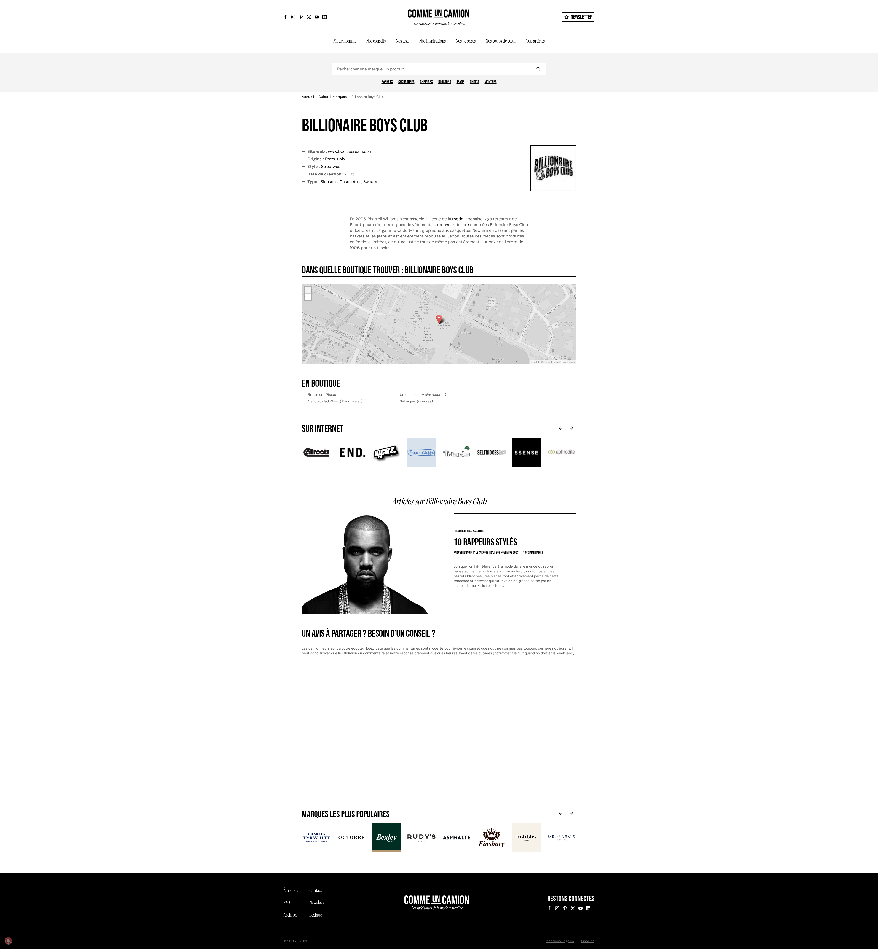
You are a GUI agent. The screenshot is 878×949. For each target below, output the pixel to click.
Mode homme (344, 41)
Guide (323, 96)
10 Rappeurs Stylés (485, 542)
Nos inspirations (432, 41)
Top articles (535, 41)
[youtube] (317, 17)
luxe (465, 224)
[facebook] (286, 17)
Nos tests (402, 41)
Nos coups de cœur (501, 41)
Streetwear (331, 166)
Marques (340, 96)
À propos (291, 890)
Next (571, 428)
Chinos (474, 82)
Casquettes (350, 181)
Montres (491, 82)
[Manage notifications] (8, 940)
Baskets (387, 82)
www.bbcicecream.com (350, 151)
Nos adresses (466, 41)
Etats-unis (335, 159)
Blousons (444, 82)
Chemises (426, 82)
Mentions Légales (560, 941)
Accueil (308, 96)
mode (457, 219)
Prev (560, 428)
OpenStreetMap (552, 362)
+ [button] (308, 290)
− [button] (308, 297)
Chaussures (406, 82)
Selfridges (416, 401)
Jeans (460, 82)
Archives (290, 915)
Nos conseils (376, 41)
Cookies (587, 941)
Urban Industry (423, 394)
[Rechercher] (538, 69)
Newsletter (581, 17)
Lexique (315, 915)
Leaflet (535, 362)
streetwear (444, 224)
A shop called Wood (334, 401)
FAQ (287, 902)
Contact (315, 890)
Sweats (370, 181)
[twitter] (309, 17)
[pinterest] (301, 17)
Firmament (322, 394)
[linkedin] (324, 17)
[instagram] (293, 17)
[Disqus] (439, 736)
